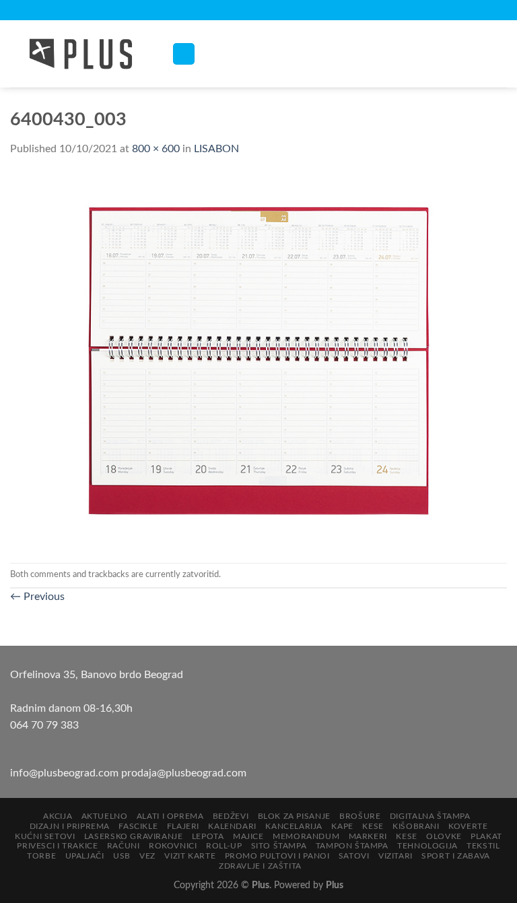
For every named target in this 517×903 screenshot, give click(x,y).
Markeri (368, 836)
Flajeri (183, 826)
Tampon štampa (352, 846)
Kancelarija (293, 826)
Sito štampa (279, 846)
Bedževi (230, 816)
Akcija (57, 816)
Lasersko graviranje (133, 836)
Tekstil (483, 846)
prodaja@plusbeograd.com (183, 773)
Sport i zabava (455, 856)
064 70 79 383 (44, 725)
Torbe (41, 856)
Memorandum (306, 836)
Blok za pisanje (294, 816)
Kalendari (232, 826)
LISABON (216, 148)
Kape (342, 826)
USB (122, 856)
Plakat (486, 836)
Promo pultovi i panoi (277, 856)
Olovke (444, 836)
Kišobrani (416, 826)
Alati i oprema (170, 816)
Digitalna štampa (430, 816)
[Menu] (184, 54)
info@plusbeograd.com (65, 773)
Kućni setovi (45, 836)
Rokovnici (173, 846)
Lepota (208, 836)
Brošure (359, 816)
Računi (123, 846)
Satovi (354, 856)
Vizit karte (189, 856)
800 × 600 (156, 148)
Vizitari (395, 856)
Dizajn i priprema (70, 826)
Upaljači (84, 856)
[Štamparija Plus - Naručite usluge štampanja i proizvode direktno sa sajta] (80, 54)
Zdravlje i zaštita (260, 866)
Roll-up (224, 846)
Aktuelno (104, 816)
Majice (248, 836)
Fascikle (138, 826)
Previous (37, 596)
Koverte (467, 826)
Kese (372, 826)
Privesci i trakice (57, 846)
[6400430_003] (258, 359)
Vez (147, 856)
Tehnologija (427, 846)
